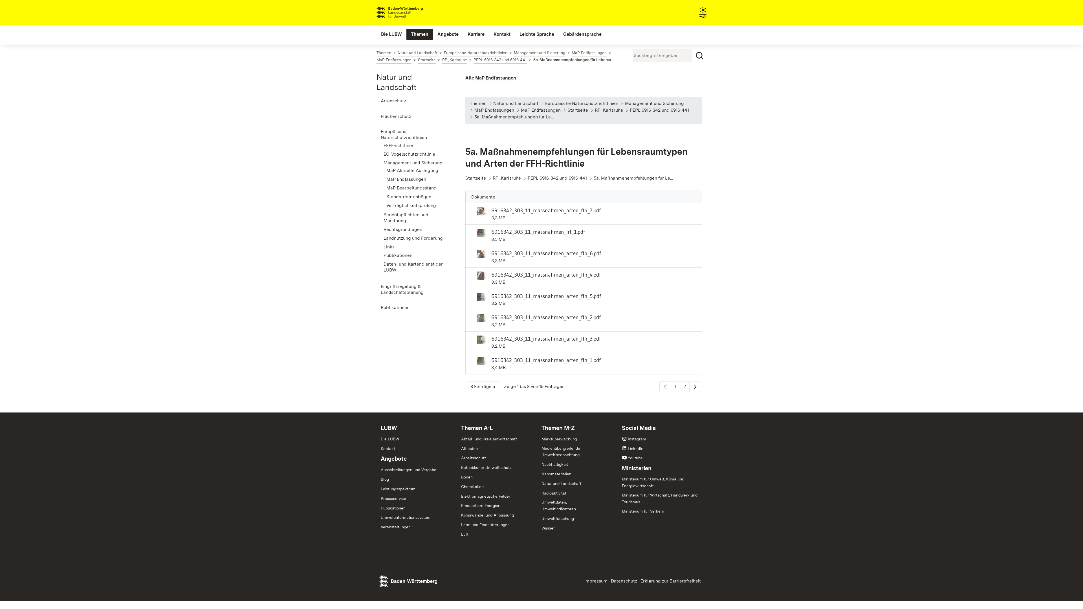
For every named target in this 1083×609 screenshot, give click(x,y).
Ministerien (636, 468)
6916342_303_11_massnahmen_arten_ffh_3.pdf (546, 338)
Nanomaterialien (556, 474)
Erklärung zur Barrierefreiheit (670, 581)
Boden (467, 477)
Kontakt (388, 448)
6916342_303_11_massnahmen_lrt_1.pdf (538, 231)
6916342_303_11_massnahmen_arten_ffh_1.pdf (546, 360)
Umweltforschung (558, 518)
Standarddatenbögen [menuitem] (408, 196)
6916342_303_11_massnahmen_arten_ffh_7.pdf (546, 210)
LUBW (389, 428)
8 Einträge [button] (485, 388)
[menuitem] (391, 34)
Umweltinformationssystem (405, 517)
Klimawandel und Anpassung (487, 515)
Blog (385, 479)
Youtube (635, 458)
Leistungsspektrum (398, 489)
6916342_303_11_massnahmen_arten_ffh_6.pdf (546, 253)
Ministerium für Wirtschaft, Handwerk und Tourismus (659, 498)
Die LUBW (390, 439)
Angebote (394, 458)
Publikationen (393, 508)
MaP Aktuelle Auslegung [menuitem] (412, 170)
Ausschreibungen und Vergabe (408, 469)
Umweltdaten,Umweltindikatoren (559, 505)
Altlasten (469, 448)
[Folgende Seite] (695, 386)
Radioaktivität (554, 493)
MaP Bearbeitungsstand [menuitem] (411, 188)
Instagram (637, 439)
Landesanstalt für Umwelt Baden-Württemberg (410, 12)
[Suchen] (699, 56)
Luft (464, 534)
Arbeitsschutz (473, 458)
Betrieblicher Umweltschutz (486, 467)
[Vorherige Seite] (665, 386)
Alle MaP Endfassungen (490, 78)
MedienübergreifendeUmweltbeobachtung (561, 451)
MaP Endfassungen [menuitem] (406, 179)
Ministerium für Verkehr (643, 511)
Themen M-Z (558, 428)
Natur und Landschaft (561, 483)
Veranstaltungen (396, 527)
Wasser (548, 528)
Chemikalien (472, 486)
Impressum (595, 581)
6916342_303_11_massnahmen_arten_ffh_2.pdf (546, 317)
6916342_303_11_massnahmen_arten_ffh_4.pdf (546, 274)
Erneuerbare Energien (480, 505)
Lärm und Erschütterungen (485, 524)
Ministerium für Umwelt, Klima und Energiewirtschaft (653, 482)
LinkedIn (635, 448)
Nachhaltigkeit (555, 464)
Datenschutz (624, 581)
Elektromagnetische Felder (485, 496)
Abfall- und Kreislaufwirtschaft (489, 439)
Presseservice (393, 498)
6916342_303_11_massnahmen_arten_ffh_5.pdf (546, 296)
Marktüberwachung (559, 439)
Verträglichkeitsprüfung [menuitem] (411, 205)
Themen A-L (477, 428)
